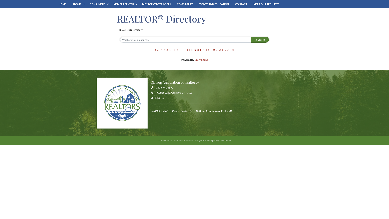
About (76, 4)
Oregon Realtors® (182, 111)
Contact (241, 4)
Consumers (97, 4)
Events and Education (214, 4)
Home (62, 4)
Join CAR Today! (159, 111)
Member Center (124, 4)
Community (185, 4)
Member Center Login (156, 4)
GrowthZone (201, 59)
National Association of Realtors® (214, 111)
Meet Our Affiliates (266, 4)
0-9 (156, 50)
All (233, 50)
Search (261, 39)
